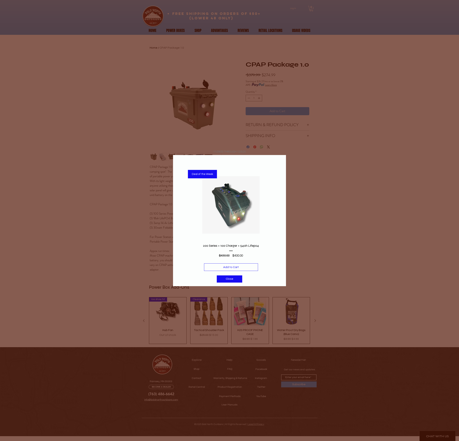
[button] (229, 279)
